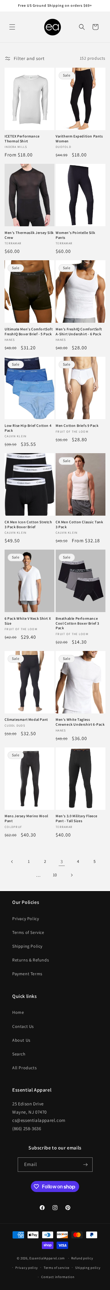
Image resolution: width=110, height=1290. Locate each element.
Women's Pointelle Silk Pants (75, 235)
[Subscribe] (85, 1164)
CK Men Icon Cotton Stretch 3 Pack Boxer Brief (28, 524)
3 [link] (62, 861)
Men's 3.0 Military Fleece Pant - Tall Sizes (76, 818)
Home (18, 1012)
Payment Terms (27, 973)
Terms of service (56, 1268)
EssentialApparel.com (47, 1258)
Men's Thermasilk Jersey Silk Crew (29, 235)
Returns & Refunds (30, 960)
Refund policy (82, 1258)
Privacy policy (26, 1268)
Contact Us (23, 1026)
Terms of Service (28, 932)
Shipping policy (88, 1268)
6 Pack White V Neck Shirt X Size (28, 621)
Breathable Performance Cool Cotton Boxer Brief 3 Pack (77, 623)
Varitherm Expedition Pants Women (79, 138)
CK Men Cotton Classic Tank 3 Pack (79, 524)
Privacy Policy (25, 918)
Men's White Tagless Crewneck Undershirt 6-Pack (80, 722)
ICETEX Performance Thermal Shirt (22, 138)
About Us (21, 1040)
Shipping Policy (27, 946)
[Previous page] (12, 861)
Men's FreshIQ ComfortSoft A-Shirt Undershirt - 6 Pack (79, 331)
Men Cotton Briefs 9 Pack (77, 425)
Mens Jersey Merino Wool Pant (26, 818)
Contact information (57, 1277)
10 (55, 875)
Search (19, 1054)
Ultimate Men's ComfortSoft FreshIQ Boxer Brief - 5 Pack (29, 331)
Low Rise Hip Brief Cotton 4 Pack (28, 428)
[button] (12, 27)
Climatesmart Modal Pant (26, 719)
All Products (24, 1067)
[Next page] (71, 875)
